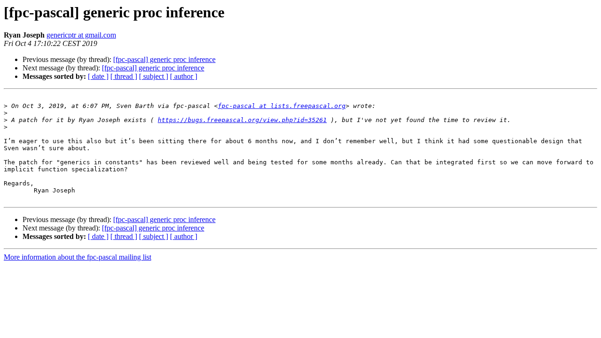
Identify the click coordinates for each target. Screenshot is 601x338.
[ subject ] (153, 76)
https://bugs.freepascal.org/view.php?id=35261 (242, 119)
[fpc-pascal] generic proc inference (164, 59)
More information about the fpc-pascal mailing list (77, 257)
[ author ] (183, 76)
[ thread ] (123, 76)
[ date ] (98, 76)
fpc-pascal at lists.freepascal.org (282, 105)
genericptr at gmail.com (81, 35)
